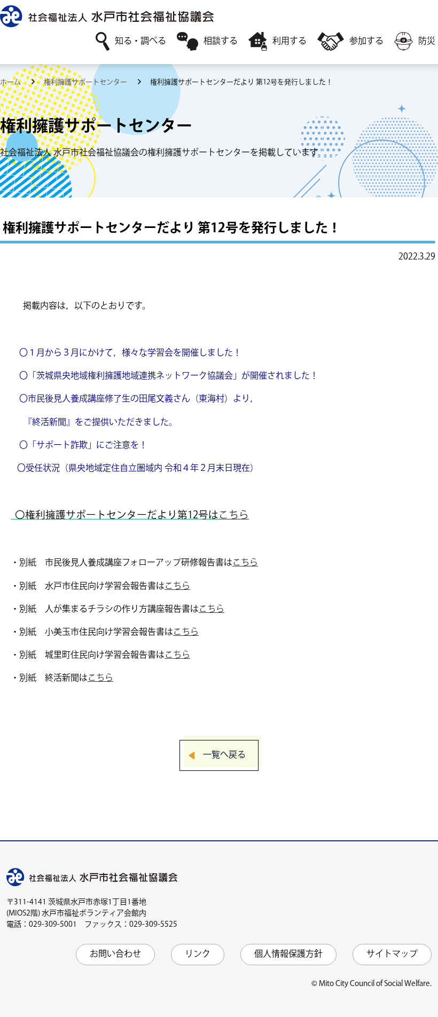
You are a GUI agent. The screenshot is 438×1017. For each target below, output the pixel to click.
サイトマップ (392, 954)
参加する (366, 41)
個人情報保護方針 (288, 954)
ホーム (11, 82)
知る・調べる (140, 41)
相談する (221, 41)
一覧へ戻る (224, 755)
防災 (426, 41)
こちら (233, 515)
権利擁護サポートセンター (86, 82)
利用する (289, 41)
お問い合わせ (115, 954)
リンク (197, 954)
